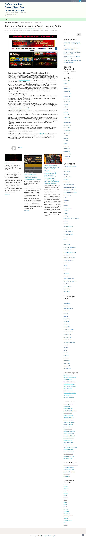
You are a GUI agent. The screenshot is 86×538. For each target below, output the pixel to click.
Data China (66, 306)
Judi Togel (26, 176)
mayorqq (66, 497)
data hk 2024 (67, 363)
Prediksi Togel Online (68, 260)
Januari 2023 (67, 120)
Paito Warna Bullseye (68, 329)
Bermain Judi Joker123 (69, 438)
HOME (7, 19)
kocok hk (66, 352)
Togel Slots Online (68, 388)
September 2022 (67, 130)
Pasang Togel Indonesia (69, 445)
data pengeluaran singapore (70, 192)
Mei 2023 (66, 109)
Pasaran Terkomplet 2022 (70, 393)
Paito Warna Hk (67, 334)
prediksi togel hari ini (48, 175)
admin (20, 147)
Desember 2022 (67, 122)
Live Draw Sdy (67, 324)
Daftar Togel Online (68, 424)
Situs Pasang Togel (68, 408)
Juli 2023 (66, 104)
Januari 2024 (67, 91)
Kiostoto (66, 221)
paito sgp (66, 347)
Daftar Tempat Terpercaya (70, 410)
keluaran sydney (26, 30)
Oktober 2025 (67, 80)
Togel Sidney (54, 183)
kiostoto (65, 484)
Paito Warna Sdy (67, 337)
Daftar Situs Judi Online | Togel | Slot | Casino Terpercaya (15, 7)
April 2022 (66, 143)
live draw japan (67, 368)
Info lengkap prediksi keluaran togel (20, 108)
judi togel (52, 192)
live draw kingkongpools (69, 342)
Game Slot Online (68, 413)
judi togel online (47, 194)
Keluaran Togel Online (69, 469)
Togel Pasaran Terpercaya (70, 386)
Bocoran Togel (67, 476)
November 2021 (67, 156)
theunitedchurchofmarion (50, 32)
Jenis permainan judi (68, 415)
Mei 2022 (66, 140)
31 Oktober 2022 (28, 187)
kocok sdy (66, 358)
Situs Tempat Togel (68, 404)
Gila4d (65, 203)
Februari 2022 (67, 148)
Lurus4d (65, 525)
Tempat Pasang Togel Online (51, 180)
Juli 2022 (66, 135)
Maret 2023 (66, 114)
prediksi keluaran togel (28, 28)
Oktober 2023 (67, 99)
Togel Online (38, 179)
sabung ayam (67, 268)
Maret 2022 (66, 146)
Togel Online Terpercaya (69, 381)
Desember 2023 (67, 94)
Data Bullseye (67, 303)
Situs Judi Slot (67, 406)
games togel (46, 192)
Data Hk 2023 (67, 311)
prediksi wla (66, 263)
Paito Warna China (68, 332)
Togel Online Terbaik (68, 442)
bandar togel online (54, 191)
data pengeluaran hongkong (70, 190)
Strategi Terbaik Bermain (69, 436)
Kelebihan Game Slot (69, 417)
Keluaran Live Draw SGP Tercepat (71, 218)
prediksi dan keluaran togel (17, 28)
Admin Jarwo (67, 169)
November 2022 (67, 125)
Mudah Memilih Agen (69, 449)
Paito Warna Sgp (67, 339)
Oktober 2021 (67, 159)
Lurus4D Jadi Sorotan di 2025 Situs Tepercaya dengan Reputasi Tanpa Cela (72, 43)
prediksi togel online (31, 32)
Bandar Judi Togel (55, 189)
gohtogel (66, 509)
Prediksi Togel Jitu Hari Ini (50, 176)
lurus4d (65, 239)
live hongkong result (68, 234)
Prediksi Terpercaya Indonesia (71, 465)
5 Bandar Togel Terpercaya (50, 165)
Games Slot (66, 200)
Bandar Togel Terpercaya (70, 377)
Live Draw (66, 223)
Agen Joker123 (67, 171)
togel (59, 194)
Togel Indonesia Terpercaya (70, 447)
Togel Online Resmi (68, 390)
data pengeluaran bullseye (70, 187)
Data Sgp (66, 316)
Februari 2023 (67, 117)
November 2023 (67, 96)
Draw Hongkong (67, 195)
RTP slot (65, 265)
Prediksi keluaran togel (24, 80)
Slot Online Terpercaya (69, 384)
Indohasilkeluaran (43, 133)
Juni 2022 (66, 138)
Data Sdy (66, 313)
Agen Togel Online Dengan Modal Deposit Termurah (52, 186)
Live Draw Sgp (67, 326)
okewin (65, 522)
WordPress (38, 536)
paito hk (65, 350)
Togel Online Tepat (68, 454)
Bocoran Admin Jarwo (69, 397)
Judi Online (33, 174)
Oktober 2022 (67, 127)
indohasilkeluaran (54, 28)
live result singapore (45, 30)
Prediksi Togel (67, 474)
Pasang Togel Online (68, 420)
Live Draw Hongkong (68, 226)
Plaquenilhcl (54, 194)
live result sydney (53, 30)
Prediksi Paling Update (69, 467)
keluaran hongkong (9, 30)
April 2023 (66, 112)
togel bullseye (47, 181)
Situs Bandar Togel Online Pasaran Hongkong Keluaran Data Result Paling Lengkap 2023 (13, 168)
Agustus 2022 (67, 133)
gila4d (65, 500)
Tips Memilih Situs (68, 429)
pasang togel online (68, 516)
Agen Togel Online (48, 167)
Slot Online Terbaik (68, 395)
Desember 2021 (67, 154)
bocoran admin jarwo (69, 184)
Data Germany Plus (68, 308)
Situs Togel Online (68, 379)
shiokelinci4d (67, 513)
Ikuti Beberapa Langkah (69, 422)
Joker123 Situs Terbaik (69, 433)
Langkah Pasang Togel (69, 456)
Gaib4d (65, 197)
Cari (65, 32)
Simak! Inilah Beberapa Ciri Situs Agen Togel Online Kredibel (32, 183)
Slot (64, 270)
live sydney (66, 236)
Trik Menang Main (68, 458)
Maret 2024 (66, 86)
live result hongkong (35, 30)
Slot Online (66, 273)
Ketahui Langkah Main (69, 451)
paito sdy (66, 345)
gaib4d (65, 495)
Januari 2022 (67, 151)
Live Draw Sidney (67, 229)
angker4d (66, 486)
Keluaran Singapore (18, 30)
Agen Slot (66, 174)
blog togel (47, 28)
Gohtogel (66, 205)
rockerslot (66, 518)
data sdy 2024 (67, 366)
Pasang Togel (33, 176)
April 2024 (66, 83)
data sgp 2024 (67, 360)
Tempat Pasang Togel (29, 179)
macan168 (66, 511)
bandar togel (46, 191)
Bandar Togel (27, 174)
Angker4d (66, 179)
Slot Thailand (67, 276)
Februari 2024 (67, 88)
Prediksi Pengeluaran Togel (38, 28)
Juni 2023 (66, 107)
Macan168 (66, 242)
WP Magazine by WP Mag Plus (49, 536)
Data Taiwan (67, 319)
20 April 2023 (8, 172)
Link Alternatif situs (68, 426)
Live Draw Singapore (68, 231)
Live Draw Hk (66, 321)
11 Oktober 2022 (48, 189)
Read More (7, 194)
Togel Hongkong (55, 181)
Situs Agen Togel (35, 187)
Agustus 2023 (67, 101)
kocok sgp (66, 355)
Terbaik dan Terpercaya (69, 431)
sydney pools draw (40, 32)
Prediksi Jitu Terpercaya (69, 472)
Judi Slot (66, 213)
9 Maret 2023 (8, 28)
